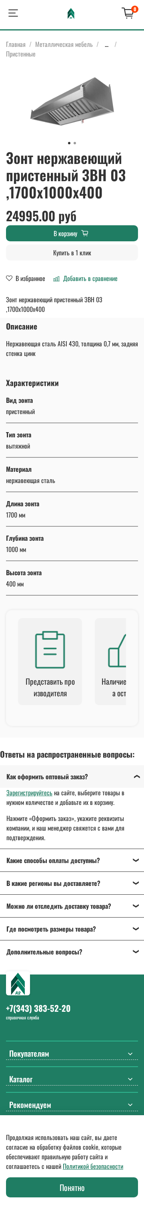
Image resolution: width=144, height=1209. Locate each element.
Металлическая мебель (64, 44)
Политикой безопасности (93, 1166)
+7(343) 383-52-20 (38, 1008)
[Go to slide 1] (69, 143)
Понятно (72, 1187)
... (106, 44)
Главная (16, 44)
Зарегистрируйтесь (29, 792)
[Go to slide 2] (75, 143)
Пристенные (21, 54)
